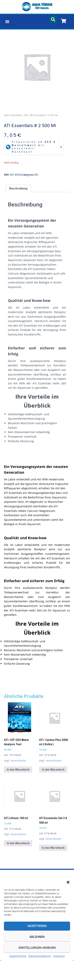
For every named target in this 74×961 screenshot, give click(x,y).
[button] (68, 882)
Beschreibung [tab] (18, 188)
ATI (26, 115)
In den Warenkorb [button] (18, 769)
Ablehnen (37, 937)
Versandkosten (18, 760)
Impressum (59, 956)
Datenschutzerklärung (39, 956)
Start (6, 115)
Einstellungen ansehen (37, 948)
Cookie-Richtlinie (17, 956)
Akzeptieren (37, 926)
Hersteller (16, 115)
